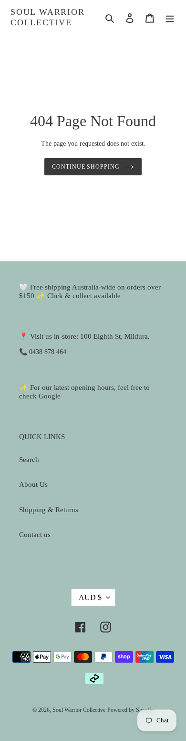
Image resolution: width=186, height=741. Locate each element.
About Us (33, 484)
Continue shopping (86, 166)
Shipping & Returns (48, 510)
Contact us (35, 534)
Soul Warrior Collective (47, 17)
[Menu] (170, 17)
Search (29, 459)
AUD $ (90, 597)
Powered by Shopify (130, 710)
